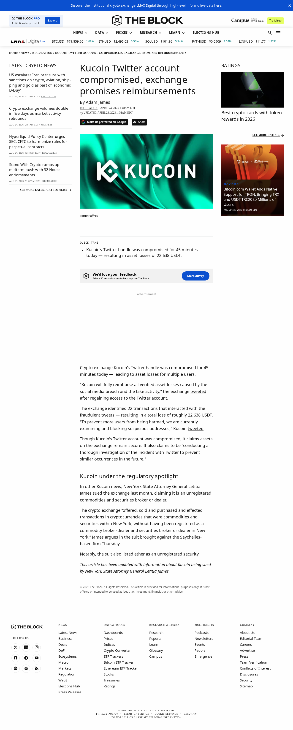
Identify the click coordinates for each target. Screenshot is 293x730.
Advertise (247, 650)
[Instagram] (37, 647)
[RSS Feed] (37, 669)
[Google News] (26, 669)
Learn (153, 644)
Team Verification (253, 662)
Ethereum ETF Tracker (121, 668)
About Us (247, 632)
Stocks (109, 674)
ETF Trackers (113, 656)
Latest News (67, 632)
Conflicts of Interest (255, 668)
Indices (109, 644)
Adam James (98, 102)
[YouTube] (37, 658)
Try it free (275, 20)
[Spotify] (15, 669)
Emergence (203, 656)
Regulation (66, 674)
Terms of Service (136, 714)
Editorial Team (251, 638)
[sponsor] (252, 162)
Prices (108, 638)
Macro (63, 662)
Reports (155, 638)
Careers (246, 644)
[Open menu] (278, 32)
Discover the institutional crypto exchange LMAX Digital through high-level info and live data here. (146, 5)
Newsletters (204, 638)
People (200, 650)
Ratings (109, 686)
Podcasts (202, 632)
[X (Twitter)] (15, 647)
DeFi (61, 650)
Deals (62, 644)
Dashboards (113, 632)
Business (65, 638)
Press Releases (69, 692)
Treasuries (112, 680)
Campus (155, 656)
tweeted (198, 391)
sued (97, 493)
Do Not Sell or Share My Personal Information (146, 717)
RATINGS (230, 65)
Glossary (156, 650)
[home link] (147, 20)
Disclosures (249, 674)
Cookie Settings (166, 714)
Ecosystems (67, 656)
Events (200, 644)
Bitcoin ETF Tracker (118, 662)
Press (244, 656)
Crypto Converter (117, 650)
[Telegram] (26, 658)
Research (156, 632)
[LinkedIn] (26, 647)
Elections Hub (69, 686)
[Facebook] (15, 658)
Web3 (63, 680)
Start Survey (195, 276)
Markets (64, 668)
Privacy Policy (107, 714)
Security (246, 680)
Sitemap (246, 686)
